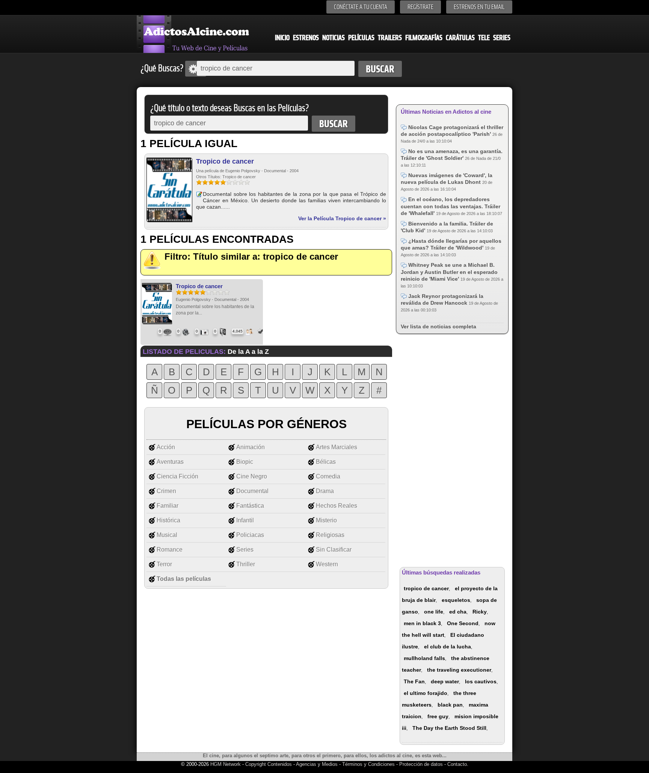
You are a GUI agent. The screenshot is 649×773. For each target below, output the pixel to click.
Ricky (479, 612)
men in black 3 (422, 623)
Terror (164, 564)
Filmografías (423, 37)
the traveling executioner (459, 670)
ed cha (457, 612)
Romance (170, 549)
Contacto (457, 764)
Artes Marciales (336, 447)
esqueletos (456, 600)
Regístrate (420, 7)
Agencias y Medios (317, 764)
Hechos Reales (336, 505)
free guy (437, 716)
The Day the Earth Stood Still (449, 728)
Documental (252, 491)
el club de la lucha (447, 647)
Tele (484, 37)
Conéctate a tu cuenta (360, 7)
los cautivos (481, 681)
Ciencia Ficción (177, 476)
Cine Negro (251, 476)
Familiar (167, 505)
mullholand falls (424, 658)
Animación (250, 447)
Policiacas (250, 535)
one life (433, 612)
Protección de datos (421, 764)
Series (501, 37)
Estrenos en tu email (479, 7)
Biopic (244, 462)
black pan (450, 705)
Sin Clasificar (334, 549)
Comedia (328, 476)
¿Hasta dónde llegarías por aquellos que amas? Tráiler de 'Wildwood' (451, 244)
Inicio (282, 37)
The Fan (414, 681)
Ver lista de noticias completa (438, 326)
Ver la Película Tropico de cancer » (342, 218)
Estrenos (306, 37)
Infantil (245, 520)
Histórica (168, 520)
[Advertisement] (452, 449)
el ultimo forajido (425, 693)
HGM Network (225, 764)
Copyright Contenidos (268, 764)
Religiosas (330, 535)
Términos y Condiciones (369, 764)
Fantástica (250, 505)
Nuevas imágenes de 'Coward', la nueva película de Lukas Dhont (446, 178)
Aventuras (170, 462)
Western (327, 564)
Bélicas (326, 462)
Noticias (333, 37)
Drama (325, 491)
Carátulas (460, 37)
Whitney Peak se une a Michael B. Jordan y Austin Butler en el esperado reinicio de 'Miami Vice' (449, 271)
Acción (166, 447)
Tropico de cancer (225, 161)
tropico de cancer (426, 588)
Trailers (390, 37)
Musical (167, 535)
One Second (462, 623)
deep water (445, 681)
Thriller (245, 564)
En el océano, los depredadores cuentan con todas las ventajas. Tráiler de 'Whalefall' (450, 206)
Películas (361, 37)
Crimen (166, 491)
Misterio (326, 520)
